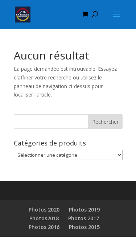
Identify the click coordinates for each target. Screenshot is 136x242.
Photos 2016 (44, 226)
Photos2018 (44, 218)
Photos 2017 (83, 218)
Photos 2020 (44, 209)
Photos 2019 (84, 209)
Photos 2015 (84, 226)
